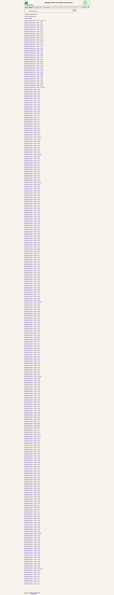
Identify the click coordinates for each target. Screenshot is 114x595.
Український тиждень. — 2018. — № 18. (32, 363)
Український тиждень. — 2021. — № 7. (32, 579)
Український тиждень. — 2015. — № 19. (32, 141)
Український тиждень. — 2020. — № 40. (32, 544)
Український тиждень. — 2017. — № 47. (32, 328)
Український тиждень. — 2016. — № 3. (32, 204)
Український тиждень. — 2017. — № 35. (32, 303)
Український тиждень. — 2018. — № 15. (32, 357)
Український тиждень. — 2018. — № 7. (32, 430)
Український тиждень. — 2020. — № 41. (32, 546)
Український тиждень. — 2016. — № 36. (32, 217)
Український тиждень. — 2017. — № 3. (32, 294)
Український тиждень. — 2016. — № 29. (32, 203)
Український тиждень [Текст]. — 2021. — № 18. (33, 37)
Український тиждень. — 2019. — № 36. (32, 481)
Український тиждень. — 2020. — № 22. (32, 516)
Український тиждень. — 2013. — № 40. (32, 107)
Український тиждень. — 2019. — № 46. (32, 497)
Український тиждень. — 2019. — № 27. (32, 464)
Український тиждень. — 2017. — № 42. (32, 318)
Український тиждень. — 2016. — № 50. (32, 247)
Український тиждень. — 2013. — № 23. (32, 102)
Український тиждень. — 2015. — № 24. (32, 145)
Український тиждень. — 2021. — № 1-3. (32, 570)
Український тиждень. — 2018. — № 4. (32, 402)
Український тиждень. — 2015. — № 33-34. (32, 154)
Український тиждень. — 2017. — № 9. (32, 346)
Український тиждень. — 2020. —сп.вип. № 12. (33, 568)
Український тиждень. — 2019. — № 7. (32, 510)
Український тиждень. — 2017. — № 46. (32, 326)
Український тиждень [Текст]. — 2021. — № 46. (33, 79)
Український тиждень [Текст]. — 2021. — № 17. (33, 35)
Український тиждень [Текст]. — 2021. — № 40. (33, 72)
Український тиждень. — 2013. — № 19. (32, 94)
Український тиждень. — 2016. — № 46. (32, 238)
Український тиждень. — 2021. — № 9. (32, 583)
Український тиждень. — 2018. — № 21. (32, 369)
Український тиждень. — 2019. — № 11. (32, 439)
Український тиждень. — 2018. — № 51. (32, 425)
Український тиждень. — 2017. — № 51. (32, 337)
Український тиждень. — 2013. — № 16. (32, 92)
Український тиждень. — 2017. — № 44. (32, 322)
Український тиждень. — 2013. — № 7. (32, 117)
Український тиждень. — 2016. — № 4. (32, 225)
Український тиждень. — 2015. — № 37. (32, 158)
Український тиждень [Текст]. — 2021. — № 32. (33, 61)
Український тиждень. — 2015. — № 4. (32, 160)
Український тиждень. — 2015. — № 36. (32, 156)
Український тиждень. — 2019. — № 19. (32, 451)
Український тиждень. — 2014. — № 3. (32, 120)
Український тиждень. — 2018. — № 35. (32, 393)
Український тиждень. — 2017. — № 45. (32, 324)
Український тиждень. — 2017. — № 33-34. (32, 301)
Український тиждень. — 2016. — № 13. (32, 175)
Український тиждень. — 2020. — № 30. (32, 527)
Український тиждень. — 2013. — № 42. (32, 109)
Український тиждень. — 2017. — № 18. (32, 273)
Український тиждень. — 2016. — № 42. (32, 231)
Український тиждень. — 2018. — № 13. (32, 354)
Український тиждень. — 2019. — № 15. (32, 447)
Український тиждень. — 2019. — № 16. (32, 449)
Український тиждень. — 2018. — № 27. (32, 378)
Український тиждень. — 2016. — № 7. (32, 253)
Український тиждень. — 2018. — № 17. (32, 361)
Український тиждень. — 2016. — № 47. (32, 240)
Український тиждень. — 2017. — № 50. (32, 335)
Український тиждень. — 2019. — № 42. (32, 490)
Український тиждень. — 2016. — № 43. (32, 232)
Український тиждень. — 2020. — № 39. (32, 542)
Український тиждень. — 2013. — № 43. (32, 111)
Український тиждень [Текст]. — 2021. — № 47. (33, 81)
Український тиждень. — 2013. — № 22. (32, 100)
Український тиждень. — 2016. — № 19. (32, 184)
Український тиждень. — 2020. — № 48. (32, 559)
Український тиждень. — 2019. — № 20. (32, 453)
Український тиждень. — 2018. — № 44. (32, 410)
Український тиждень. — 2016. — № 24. (32, 193)
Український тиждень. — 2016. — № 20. (32, 186)
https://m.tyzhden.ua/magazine (30, 16)
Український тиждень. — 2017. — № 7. (32, 342)
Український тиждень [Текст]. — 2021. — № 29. (33, 55)
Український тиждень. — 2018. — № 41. (32, 406)
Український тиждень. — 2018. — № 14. (32, 356)
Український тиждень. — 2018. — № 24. (32, 374)
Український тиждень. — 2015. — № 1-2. (32, 128)
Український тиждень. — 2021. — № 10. (32, 572)
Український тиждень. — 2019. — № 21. (32, 454)
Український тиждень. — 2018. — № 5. (32, 421)
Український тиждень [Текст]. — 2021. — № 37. (33, 66)
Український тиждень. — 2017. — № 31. (32, 298)
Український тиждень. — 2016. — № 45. (32, 236)
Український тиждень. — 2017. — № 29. (32, 292)
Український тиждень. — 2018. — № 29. (32, 382)
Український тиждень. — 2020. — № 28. (32, 523)
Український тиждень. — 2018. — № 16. (32, 359)
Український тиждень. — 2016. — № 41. (32, 229)
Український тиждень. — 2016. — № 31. (32, 208)
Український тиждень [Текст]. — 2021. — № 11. (33, 23)
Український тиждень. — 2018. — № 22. (32, 370)
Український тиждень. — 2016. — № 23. (32, 191)
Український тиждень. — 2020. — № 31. (32, 529)
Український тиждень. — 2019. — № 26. (32, 462)
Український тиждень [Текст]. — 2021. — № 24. (33, 48)
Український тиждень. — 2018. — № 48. (32, 417)
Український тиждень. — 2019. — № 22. (32, 456)
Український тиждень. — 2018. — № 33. (32, 389)
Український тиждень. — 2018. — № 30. (32, 384)
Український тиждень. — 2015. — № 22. (32, 143)
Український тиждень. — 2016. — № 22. (32, 190)
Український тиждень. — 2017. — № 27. (32, 290)
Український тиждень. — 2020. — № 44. (32, 551)
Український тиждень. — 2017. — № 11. (32, 262)
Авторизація (84, 7)
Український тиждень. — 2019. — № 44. (32, 494)
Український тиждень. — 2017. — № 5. (32, 333)
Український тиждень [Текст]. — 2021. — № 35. (33, 63)
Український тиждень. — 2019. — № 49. (32, 503)
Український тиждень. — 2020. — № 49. (32, 561)
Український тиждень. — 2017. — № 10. (32, 260)
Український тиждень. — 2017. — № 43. (32, 320)
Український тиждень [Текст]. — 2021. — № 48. (33, 83)
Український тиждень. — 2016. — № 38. (32, 221)
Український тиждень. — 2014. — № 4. (32, 122)
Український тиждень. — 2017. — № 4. (32, 313)
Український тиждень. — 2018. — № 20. (32, 367)
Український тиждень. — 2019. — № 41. (32, 488)
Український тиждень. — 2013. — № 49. (32, 113)
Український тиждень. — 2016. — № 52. (32, 249)
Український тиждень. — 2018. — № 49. (32, 419)
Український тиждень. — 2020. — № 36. (32, 537)
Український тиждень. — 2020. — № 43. (32, 550)
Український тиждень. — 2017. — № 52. (32, 339)
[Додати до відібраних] (74, 10)
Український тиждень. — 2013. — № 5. (32, 115)
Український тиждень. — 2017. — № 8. (32, 344)
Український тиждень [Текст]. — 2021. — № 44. (33, 22)
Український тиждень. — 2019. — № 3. (32, 469)
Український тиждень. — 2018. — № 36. (32, 395)
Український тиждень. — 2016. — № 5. (32, 245)
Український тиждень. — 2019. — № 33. (32, 477)
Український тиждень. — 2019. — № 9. (32, 514)
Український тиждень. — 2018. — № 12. (32, 352)
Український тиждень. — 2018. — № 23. (32, 372)
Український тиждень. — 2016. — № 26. (32, 197)
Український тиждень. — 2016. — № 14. (32, 176)
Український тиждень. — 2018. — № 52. (32, 426)
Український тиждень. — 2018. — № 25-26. (32, 376)
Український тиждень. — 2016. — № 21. (32, 188)
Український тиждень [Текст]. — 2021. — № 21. (33, 42)
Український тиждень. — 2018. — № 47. (32, 415)
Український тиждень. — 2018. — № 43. (32, 408)
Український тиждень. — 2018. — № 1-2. (32, 348)
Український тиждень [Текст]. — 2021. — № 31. (33, 59)
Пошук (26, 7)
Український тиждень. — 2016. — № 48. (32, 242)
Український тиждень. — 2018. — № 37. (32, 397)
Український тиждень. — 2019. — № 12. (32, 441)
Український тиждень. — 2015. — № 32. (32, 152)
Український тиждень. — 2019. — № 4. (32, 486)
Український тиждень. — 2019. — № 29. (32, 467)
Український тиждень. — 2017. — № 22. (32, 281)
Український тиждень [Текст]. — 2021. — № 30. (33, 57)
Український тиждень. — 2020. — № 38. (32, 540)
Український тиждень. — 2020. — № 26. (32, 520)
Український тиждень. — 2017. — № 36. (32, 305)
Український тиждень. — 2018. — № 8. (32, 432)
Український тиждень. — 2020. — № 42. (32, 548)
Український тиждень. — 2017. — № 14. (32, 268)
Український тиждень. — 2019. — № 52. (32, 507)
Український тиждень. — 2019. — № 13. (32, 443)
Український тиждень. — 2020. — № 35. (32, 535)
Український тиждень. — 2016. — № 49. (32, 244)
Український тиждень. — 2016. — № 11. (32, 171)
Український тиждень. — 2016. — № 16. (32, 180)
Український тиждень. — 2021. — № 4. (32, 574)
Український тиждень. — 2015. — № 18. (32, 139)
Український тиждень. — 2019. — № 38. (32, 484)
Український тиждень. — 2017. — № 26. (32, 288)
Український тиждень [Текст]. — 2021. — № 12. (33, 25)
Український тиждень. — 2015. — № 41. (32, 162)
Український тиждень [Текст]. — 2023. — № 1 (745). (34, 87)
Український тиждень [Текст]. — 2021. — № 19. (33, 38)
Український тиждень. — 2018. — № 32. (32, 387)
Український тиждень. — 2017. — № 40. (32, 314)
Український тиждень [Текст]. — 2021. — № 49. (33, 85)
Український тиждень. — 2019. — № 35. (32, 479)
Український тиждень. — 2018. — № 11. (32, 350)
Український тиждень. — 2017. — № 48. (32, 329)
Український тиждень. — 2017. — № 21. (32, 279)
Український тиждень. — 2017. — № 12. (32, 264)
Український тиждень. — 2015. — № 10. (32, 130)
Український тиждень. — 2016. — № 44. (32, 234)
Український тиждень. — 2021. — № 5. (32, 576)
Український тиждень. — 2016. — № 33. (32, 212)
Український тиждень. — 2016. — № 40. (32, 227)
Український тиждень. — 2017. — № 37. (32, 307)
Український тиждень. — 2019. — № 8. (32, 512)
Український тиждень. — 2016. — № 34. (32, 214)
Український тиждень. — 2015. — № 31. (32, 150)
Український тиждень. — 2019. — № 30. (32, 471)
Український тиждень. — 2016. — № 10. (32, 169)
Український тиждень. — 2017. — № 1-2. (32, 259)
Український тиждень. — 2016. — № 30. (32, 206)
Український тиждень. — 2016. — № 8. (32, 255)
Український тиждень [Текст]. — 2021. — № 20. (33, 40)
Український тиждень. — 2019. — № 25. (32, 460)
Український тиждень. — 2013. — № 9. (32, 119)
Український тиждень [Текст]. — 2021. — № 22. (33, 44)
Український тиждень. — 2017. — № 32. (32, 300)
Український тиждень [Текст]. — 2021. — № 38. (33, 68)
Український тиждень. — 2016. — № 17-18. (32, 182)
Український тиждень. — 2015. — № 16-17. (32, 137)
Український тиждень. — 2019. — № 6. (32, 509)
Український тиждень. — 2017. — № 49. (32, 331)
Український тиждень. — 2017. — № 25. (32, 287)
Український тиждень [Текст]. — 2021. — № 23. (33, 46)
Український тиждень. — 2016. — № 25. (32, 195)
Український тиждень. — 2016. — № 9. (32, 257)
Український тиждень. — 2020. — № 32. (32, 531)
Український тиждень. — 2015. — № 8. (32, 165)
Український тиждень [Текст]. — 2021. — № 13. (33, 27)
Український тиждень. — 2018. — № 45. (32, 412)
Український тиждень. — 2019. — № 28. (32, 466)
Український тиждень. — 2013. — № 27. (32, 104)
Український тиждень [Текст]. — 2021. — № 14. (33, 29)
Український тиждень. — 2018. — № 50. (32, 423)
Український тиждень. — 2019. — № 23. (32, 458)
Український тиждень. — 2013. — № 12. (32, 89)
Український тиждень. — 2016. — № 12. (32, 173)
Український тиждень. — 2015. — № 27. (32, 148)
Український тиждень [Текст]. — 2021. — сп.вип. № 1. (35, 20)
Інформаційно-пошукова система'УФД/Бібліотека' (33, 593)
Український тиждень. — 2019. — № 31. (32, 473)
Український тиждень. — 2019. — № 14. (32, 445)
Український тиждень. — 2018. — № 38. (32, 398)
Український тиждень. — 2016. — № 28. (32, 201)
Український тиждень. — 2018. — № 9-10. (32, 434)
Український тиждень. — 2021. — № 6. (32, 578)
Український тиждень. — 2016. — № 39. (32, 223)
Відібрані (31, 7)
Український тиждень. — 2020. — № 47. (32, 557)
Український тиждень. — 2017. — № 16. (32, 270)
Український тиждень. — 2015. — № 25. (32, 147)
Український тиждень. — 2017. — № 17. (32, 272)
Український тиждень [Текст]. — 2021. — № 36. (33, 65)
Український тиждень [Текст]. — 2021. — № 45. (33, 78)
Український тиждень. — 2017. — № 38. (32, 309)
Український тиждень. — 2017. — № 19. (32, 275)
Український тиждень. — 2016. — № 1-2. (32, 167)
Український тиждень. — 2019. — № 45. (32, 495)
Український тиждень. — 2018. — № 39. (32, 400)
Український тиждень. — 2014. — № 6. (32, 124)
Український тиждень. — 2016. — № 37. (32, 219)
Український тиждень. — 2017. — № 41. (32, 316)
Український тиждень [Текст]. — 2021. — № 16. (33, 33)
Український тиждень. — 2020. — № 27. (32, 522)
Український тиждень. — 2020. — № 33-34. (32, 533)
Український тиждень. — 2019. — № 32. (32, 475)
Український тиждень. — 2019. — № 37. (32, 482)
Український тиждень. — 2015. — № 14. (32, 135)
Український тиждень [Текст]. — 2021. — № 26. (33, 50)
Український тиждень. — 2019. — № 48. (32, 501)
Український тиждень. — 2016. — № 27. (32, 199)
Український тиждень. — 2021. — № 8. (32, 581)
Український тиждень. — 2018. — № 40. (32, 404)
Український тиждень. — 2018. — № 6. (32, 428)
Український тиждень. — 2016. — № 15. (32, 178)
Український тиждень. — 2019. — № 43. (32, 492)
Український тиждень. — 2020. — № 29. (32, 525)
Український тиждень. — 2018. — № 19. (32, 365)
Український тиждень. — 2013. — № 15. (32, 91)
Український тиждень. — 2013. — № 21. (32, 98)
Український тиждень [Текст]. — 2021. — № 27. (33, 51)
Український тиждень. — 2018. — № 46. (32, 413)
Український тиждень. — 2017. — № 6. (32, 341)
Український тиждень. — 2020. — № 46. (32, 555)
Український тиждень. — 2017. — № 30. (32, 296)
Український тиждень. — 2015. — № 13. (32, 134)
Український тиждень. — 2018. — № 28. (32, 380)
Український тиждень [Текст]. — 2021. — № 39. (33, 70)
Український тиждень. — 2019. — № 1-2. (32, 436)
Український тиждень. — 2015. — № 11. (32, 132)
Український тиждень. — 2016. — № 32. (32, 210)
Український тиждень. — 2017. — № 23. (32, 283)
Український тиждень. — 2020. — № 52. (32, 566)
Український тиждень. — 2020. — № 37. (32, 538)
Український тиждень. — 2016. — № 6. (32, 251)
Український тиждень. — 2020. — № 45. (32, 553)
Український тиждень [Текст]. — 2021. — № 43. (33, 76)
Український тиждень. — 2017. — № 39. (32, 311)
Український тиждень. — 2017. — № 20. (32, 277)
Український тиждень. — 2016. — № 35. (32, 216)
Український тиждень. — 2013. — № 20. (32, 96)
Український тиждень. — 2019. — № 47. (32, 499)
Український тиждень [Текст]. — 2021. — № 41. (33, 74)
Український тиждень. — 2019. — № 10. (32, 438)
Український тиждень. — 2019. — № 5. (32, 505)
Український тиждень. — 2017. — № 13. (32, 266)
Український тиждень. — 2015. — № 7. (32, 163)
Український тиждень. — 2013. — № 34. (32, 106)
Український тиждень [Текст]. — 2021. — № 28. (33, 53)
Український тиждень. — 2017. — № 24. (32, 285)
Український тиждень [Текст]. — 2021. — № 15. (33, 31)
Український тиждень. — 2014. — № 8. (32, 126)
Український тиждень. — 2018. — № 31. (32, 385)
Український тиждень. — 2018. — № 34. (32, 391)
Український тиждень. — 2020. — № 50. (32, 563)
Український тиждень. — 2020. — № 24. (32, 518)
